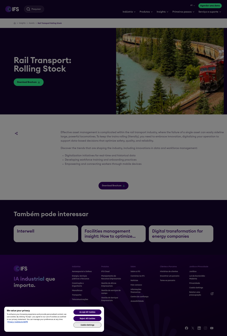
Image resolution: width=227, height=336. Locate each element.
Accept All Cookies (87, 312)
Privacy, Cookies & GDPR (17, 322)
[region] (54, 319)
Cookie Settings (87, 325)
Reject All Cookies (87, 318)
